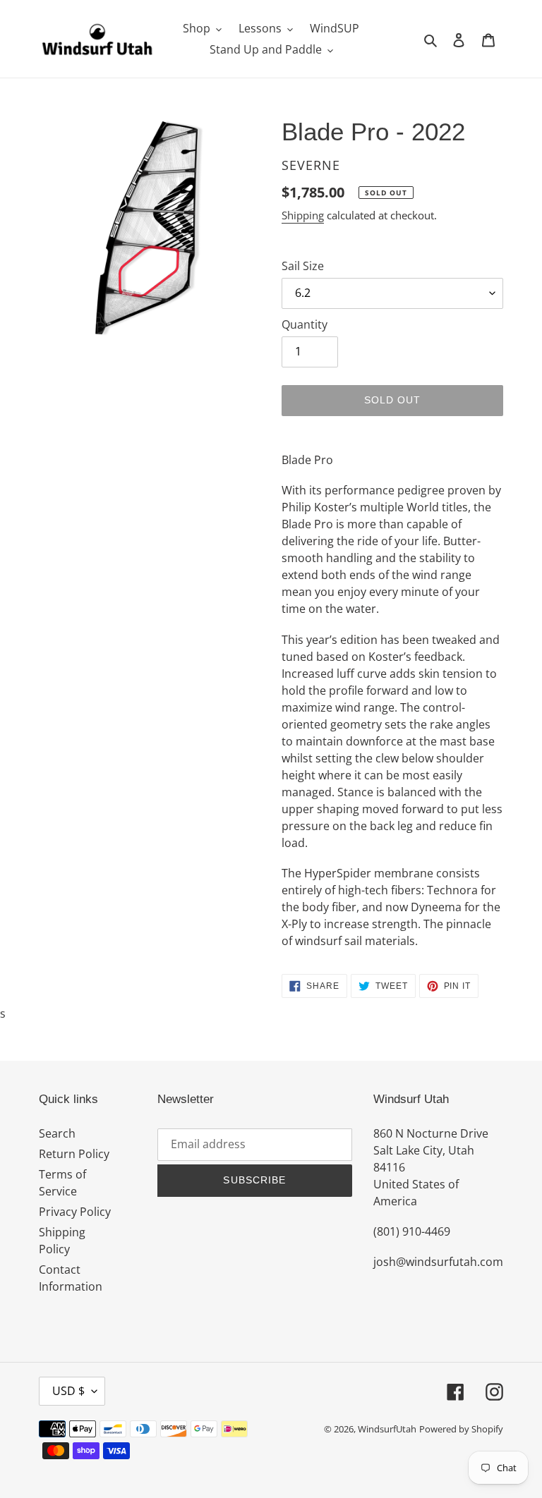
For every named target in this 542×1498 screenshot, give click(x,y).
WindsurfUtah (387, 1429)
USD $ (68, 1391)
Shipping (303, 215)
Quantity (304, 324)
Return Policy (74, 1154)
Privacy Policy (75, 1211)
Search (57, 1133)
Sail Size (303, 266)
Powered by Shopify (461, 1429)
